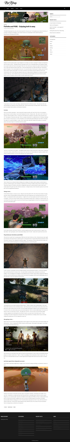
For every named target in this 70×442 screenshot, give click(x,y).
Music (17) (20, 423)
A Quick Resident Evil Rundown (55, 23)
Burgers (51, 45)
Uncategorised (52, 39)
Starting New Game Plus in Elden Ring (57, 30)
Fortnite (5, 407)
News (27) (20, 430)
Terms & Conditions (57, 428)
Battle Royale (10, 407)
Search (54, 421)
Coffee (17, 8)
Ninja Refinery (36, 440)
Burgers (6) (20, 426)
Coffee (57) (20, 421)
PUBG (14, 407)
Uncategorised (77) (21, 419)
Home (8, 8)
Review (51, 52)
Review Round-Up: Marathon (55, 32)
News (51, 50)
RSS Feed (55, 423)
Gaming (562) (20, 428)
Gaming (12, 8)
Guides (51, 54)
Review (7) (20, 432)
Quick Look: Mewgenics (54, 25)
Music (21, 8)
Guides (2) (20, 434)
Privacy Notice (56, 426)
